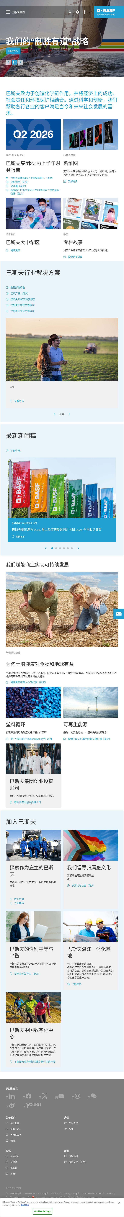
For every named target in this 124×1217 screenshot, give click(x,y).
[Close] (119, 1202)
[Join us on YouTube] (59, 1097)
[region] (62, 1207)
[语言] (77, 12)
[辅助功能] (84, 12)
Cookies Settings (42, 1211)
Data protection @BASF (91, 1193)
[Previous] (54, 414)
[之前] (8, 62)
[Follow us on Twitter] (43, 1097)
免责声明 (14, 1193)
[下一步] (20, 62)
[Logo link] (106, 12)
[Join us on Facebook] (27, 1097)
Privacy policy (70, 1193)
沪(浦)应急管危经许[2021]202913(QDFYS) (85, 1197)
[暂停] (14, 62)
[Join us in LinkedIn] (10, 1097)
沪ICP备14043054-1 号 (19, 1197)
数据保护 (25, 1205)
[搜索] (70, 12)
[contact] (118, 614)
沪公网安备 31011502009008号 (49, 1197)
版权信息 (54, 1193)
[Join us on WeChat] (92, 1097)
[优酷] (32, 1107)
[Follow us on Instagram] (76, 1097)
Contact (110, 1193)
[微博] (11, 1107)
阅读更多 (13, 50)
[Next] (69, 414)
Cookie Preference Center (34, 1193)
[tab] (52, 548)
